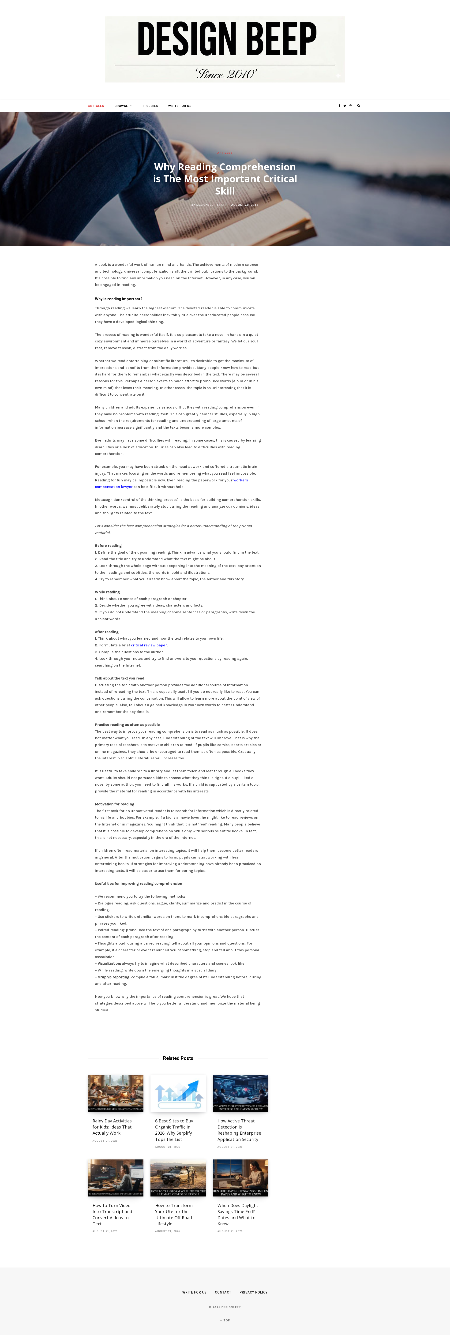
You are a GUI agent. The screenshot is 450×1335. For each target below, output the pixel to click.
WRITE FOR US (179, 106)
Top (226, 1320)
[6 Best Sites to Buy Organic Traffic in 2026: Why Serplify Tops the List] (178, 1093)
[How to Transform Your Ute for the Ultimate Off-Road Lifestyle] (178, 1177)
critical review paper (149, 645)
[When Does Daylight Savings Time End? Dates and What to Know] (240, 1177)
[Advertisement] (317, 333)
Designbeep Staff (211, 204)
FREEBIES (150, 106)
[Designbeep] (225, 49)
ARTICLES (96, 106)
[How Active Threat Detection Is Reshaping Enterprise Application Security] (240, 1093)
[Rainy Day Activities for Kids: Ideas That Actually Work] (115, 1093)
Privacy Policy (254, 1292)
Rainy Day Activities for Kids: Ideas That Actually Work (112, 1127)
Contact (223, 1292)
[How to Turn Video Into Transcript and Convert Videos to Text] (115, 1177)
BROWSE (121, 106)
